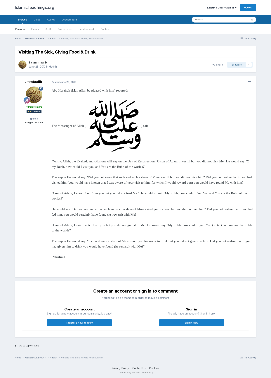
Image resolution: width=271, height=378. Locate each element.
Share (219, 64)
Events (35, 29)
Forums (20, 29)
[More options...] (249, 82)
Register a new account (79, 322)
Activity (51, 19)
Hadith (53, 66)
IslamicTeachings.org (34, 7)
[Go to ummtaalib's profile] (22, 65)
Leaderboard (86, 29)
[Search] (252, 20)
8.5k (35, 118)
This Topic (237, 19)
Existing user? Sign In (221, 7)
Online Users (65, 29)
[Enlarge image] (113, 126)
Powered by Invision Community (135, 372)
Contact (105, 29)
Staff (48, 29)
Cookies (154, 368)
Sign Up (248, 7)
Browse (22, 19)
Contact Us (139, 368)
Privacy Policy (120, 368)
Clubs (37, 19)
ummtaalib (39, 62)
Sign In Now (191, 322)
